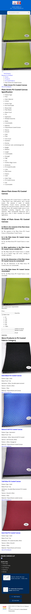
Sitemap (4, 571)
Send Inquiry (7, 73)
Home (6, 77)
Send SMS (16, 600)
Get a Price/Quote (6, 87)
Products (7, 79)
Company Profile (6, 565)
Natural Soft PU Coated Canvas (12, 429)
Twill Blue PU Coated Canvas (11, 481)
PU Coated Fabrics (10, 81)
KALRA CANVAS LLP (16, 7)
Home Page (5, 563)
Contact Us (5, 569)
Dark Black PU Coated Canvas (11, 375)
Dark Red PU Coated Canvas (11, 533)
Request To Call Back (7, 75)
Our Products (5, 567)
